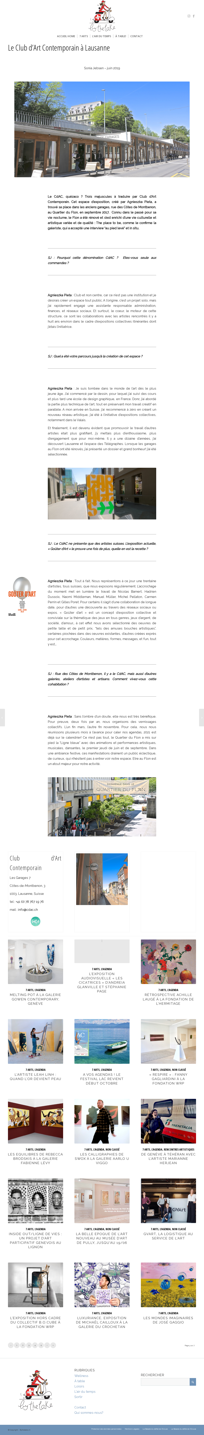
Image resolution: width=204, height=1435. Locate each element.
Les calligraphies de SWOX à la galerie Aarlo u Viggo (102, 1158)
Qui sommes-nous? (88, 1413)
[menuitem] (66, 36)
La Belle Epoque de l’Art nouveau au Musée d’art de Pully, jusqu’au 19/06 (102, 1238)
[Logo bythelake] (102, 16)
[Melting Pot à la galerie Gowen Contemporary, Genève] (35, 961)
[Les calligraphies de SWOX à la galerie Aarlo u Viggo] (102, 1121)
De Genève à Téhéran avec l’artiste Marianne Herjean (168, 1158)
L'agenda (40, 990)
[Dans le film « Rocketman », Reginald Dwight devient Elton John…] (201, 717)
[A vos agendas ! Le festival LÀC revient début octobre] (102, 1041)
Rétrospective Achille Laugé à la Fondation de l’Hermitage (168, 999)
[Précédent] (55, 493)
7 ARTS (29, 990)
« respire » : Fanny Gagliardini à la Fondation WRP (168, 1079)
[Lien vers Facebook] (193, 16)
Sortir (78, 1397)
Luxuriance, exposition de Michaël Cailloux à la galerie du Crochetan (102, 1322)
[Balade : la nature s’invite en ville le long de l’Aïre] (2, 717)
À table (79, 1381)
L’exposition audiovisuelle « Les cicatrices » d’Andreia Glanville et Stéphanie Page (102, 982)
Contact (80, 1407)
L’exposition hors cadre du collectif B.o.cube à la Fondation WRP (35, 1322)
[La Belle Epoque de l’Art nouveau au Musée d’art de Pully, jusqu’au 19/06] (102, 1200)
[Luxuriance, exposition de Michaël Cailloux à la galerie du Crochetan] (102, 1285)
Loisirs (79, 1386)
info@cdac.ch (28, 910)
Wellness (81, 1376)
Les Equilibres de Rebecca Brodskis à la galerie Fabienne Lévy (35, 1158)
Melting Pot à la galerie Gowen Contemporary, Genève (35, 999)
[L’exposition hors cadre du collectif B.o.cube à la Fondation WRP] (35, 1285)
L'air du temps (84, 1392)
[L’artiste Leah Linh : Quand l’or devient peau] (35, 1041)
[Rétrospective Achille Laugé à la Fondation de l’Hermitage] (168, 961)
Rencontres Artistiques (179, 1149)
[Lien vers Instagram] (188, 16)
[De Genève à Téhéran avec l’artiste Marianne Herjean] (168, 1121)
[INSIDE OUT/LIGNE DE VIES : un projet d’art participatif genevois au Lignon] (35, 1200)
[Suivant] (149, 493)
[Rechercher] (147, 36)
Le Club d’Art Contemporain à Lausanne (59, 47)
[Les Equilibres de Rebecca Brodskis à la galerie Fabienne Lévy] (35, 1121)
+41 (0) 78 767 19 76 (30, 902)
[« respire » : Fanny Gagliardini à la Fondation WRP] (168, 1041)
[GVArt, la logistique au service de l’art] (168, 1200)
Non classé (179, 1070)
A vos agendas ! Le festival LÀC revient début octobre (102, 1079)
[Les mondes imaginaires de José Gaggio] (168, 1285)
